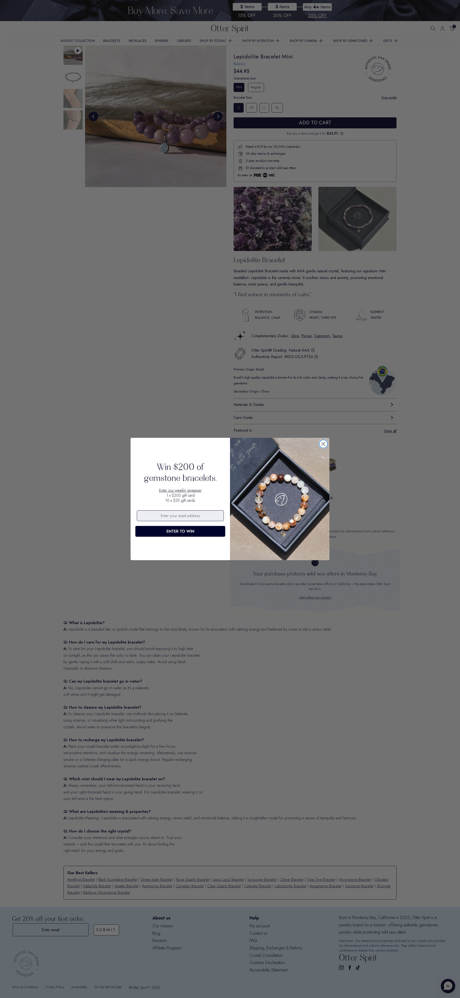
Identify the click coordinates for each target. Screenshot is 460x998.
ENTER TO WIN (180, 531)
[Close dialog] (323, 444)
